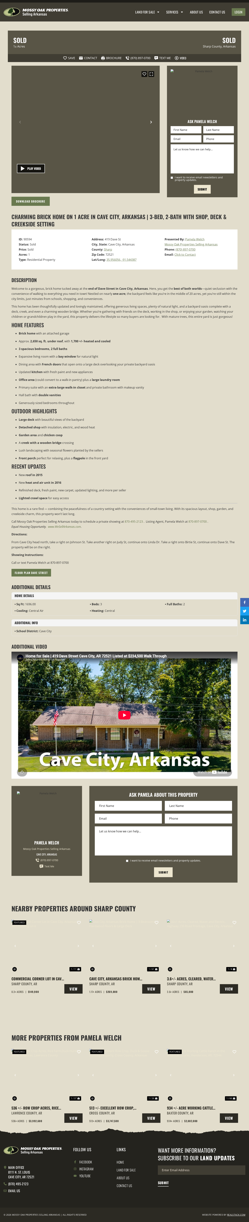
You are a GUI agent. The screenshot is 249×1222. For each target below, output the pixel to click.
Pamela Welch (195, 239)
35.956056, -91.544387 (121, 260)
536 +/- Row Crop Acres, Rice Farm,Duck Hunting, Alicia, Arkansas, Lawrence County (35, 1108)
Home (120, 1162)
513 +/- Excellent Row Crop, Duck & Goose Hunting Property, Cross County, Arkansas (111, 1108)
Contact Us (217, 12)
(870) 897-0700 (185, 249)
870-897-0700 (197, 522)
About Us (196, 12)
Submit (202, 189)
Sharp (108, 249)
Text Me (49, 866)
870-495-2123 (134, 522)
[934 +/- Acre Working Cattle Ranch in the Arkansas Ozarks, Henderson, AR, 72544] (202, 1075)
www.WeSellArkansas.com (64, 527)
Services (172, 12)
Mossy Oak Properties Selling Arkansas (191, 244)
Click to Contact (185, 255)
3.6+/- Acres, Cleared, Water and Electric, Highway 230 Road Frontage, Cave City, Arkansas (193, 978)
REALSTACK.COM (236, 1214)
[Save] (144, 74)
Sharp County (212, 46)
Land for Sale (145, 12)
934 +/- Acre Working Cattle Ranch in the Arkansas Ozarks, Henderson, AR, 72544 (192, 1108)
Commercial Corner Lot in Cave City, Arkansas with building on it (37, 978)
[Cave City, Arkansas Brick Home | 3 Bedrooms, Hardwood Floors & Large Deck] (124, 946)
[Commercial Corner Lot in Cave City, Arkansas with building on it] (46, 946)
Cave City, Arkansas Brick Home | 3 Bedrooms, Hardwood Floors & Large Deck (115, 978)
